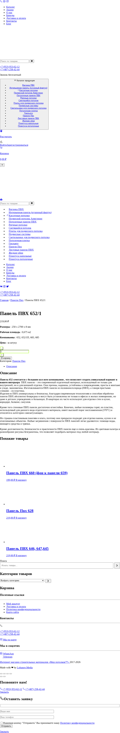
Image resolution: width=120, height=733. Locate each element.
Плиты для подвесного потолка (28, 103)
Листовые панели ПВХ (28, 118)
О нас (9, 12)
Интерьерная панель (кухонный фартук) (28, 88)
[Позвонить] (4, 1)
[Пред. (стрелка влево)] (1, 676)
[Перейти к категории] (48, 581)
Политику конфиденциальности (77, 723)
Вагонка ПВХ (28, 85)
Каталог (10, 7)
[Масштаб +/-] (1, 673)
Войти (3, 145)
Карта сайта (12, 612)
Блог (8, 23)
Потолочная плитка (28, 111)
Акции (10, 9)
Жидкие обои (28, 121)
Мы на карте (9, 639)
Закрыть (4, 692)
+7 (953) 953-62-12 (10, 66)
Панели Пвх (28, 116)
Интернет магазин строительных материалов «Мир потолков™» (35, 662)
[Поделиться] (7, 673)
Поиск (3, 561)
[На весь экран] (4, 673)
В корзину (6, 358)
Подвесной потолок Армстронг (28, 93)
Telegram (7, 656)
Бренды (10, 15)
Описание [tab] (11, 366)
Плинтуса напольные (28, 123)
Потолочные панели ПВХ (28, 95)
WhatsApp (8, 653)
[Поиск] (32, 61)
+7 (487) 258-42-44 (10, 69)
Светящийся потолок (28, 100)
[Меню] (2, 165)
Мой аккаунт (13, 603)
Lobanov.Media (25, 667)
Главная (4, 300)
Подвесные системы (28, 105)
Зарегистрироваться (17, 145)
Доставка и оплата (16, 18)
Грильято (28, 113)
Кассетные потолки (28, 90)
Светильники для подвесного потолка (28, 108)
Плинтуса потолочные (28, 126)
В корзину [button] (21, 480)
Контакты (11, 21)
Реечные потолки (28, 98)
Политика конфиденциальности (23, 609)
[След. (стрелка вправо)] (4, 676)
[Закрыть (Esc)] (10, 673)
